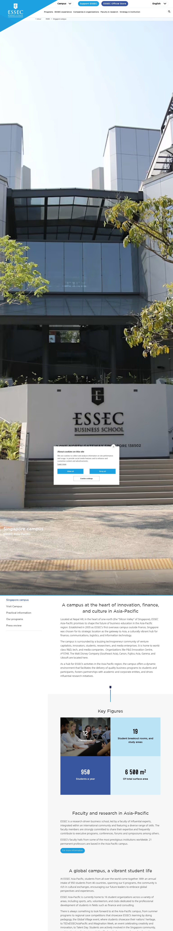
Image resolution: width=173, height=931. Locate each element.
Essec (48, 19)
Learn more (61, 464)
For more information (72, 850)
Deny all (102, 471)
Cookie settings (86, 478)
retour (39, 19)
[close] (113, 446)
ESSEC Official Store (114, 3)
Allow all (70, 471)
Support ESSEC (88, 3)
